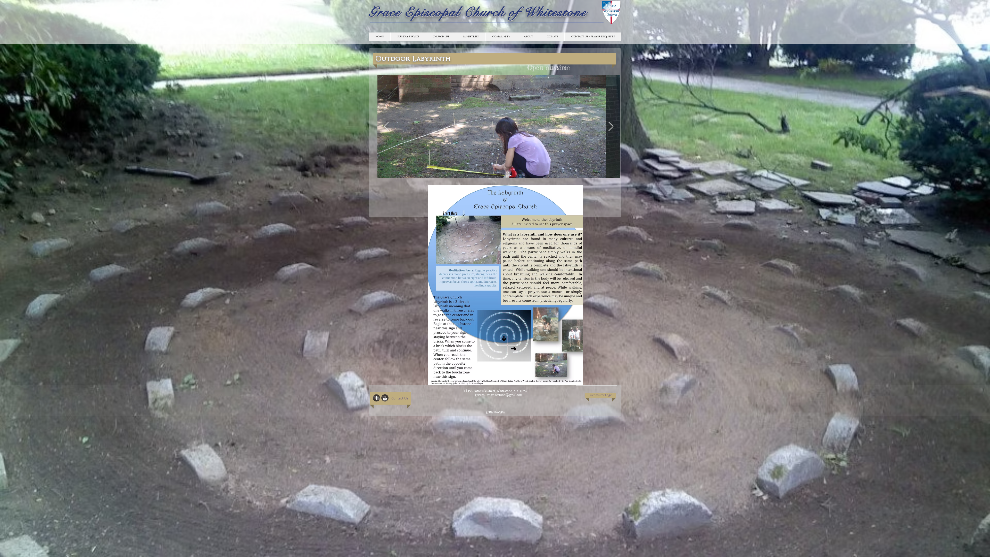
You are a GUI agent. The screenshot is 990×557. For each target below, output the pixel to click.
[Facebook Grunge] (376, 398)
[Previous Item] (386, 127)
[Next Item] (611, 127)
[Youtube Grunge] (385, 398)
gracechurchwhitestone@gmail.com (499, 394)
